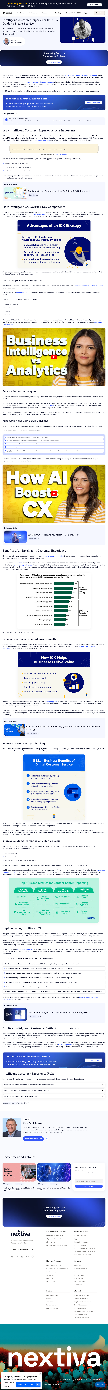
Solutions (33, 13)
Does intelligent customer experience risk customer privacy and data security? (26, 1090)
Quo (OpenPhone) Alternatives (84, 1311)
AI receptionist (51, 1242)
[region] (21, 1380)
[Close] (40, 1373)
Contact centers (80, 1245)
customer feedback (41, 214)
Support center (79, 1239)
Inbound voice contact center (57, 1269)
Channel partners (52, 1295)
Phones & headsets (81, 1242)
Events (48, 1299)
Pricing (58, 13)
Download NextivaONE (21, 1249)
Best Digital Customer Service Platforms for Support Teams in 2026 (19, 1189)
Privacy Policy (32, 1379)
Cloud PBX (50, 1278)
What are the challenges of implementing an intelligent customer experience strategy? (29, 1084)
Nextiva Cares (79, 1275)
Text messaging (52, 1272)
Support (86, 13)
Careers (76, 1272)
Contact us (78, 1285)
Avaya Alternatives (80, 1314)
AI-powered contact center (56, 1239)
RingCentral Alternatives (82, 1302)
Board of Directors (80, 1269)
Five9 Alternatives (80, 1305)
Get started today (93, 1060)
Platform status (79, 1281)
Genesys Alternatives (81, 1295)
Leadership (78, 1265)
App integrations (52, 1308)
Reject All (6, 1386)
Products (20, 13)
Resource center (80, 1236)
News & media (79, 1278)
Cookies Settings (9, 1383)
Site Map (56, 1385)
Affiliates (49, 1302)
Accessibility (47, 1385)
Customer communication (55, 1236)
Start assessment (94, 103)
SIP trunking (50, 1281)
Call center (50, 1275)
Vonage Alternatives (81, 1299)
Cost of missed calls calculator (85, 1248)
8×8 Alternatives (80, 1308)
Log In (98, 13)
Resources (46, 13)
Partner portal (51, 1305)
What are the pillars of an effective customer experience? (20, 1096)
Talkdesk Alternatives (81, 1318)
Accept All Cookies (25, 1384)
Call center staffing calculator (84, 1251)
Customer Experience (20, 1184)
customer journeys (42, 140)
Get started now (54, 62)
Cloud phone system (53, 1265)
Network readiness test (82, 1255)
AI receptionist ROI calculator (56, 1245)
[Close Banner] (103, 1)
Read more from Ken (33, 1139)
